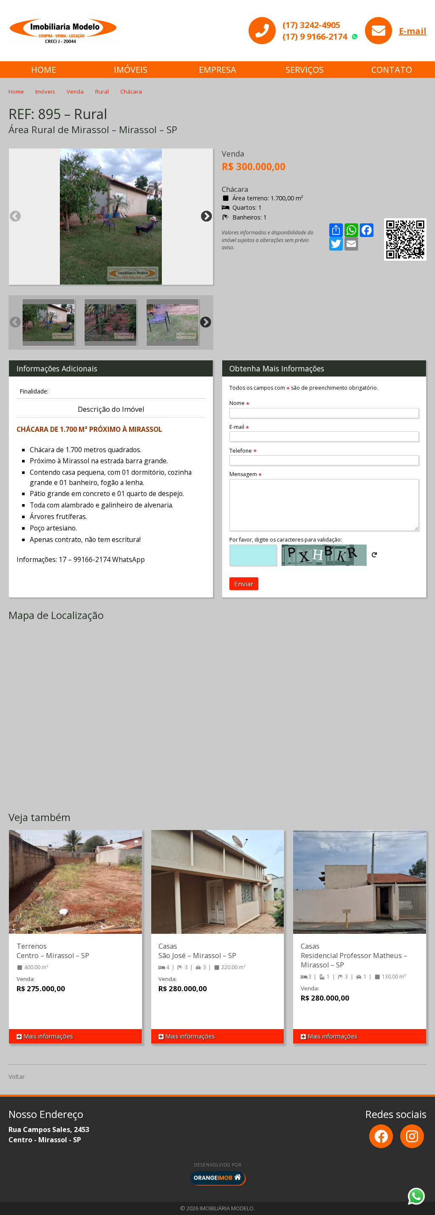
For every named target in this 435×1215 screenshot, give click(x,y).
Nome (239, 403)
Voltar (16, 1076)
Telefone (243, 450)
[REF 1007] (359, 890)
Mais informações (47, 1036)
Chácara (131, 91)
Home (43, 69)
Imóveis (130, 69)
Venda (76, 91)
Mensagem (245, 474)
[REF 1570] (217, 890)
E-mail (413, 31)
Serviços (304, 69)
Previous (15, 216)
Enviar (244, 583)
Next (206, 216)
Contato (391, 69)
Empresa (217, 69)
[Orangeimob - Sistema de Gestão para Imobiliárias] (217, 1178)
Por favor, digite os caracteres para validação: (285, 539)
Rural (102, 91)
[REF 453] (75, 890)
